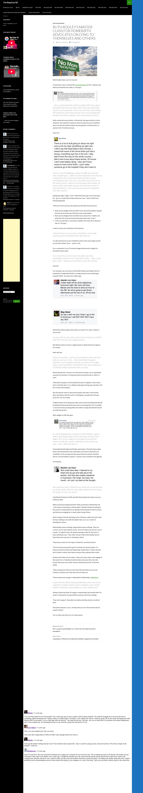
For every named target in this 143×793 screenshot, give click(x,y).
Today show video (34, 12)
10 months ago (10, 183)
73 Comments (75, 42)
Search (5, 299)
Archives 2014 (113, 7)
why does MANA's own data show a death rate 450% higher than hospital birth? (11, 104)
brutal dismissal (81, 85)
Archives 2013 (102, 7)
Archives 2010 (69, 7)
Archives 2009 (59, 7)
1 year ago (16, 199)
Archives (38, 7)
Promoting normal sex (8, 199)
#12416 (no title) (8, 7)
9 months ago (12, 142)
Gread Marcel (11, 165)
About (18, 7)
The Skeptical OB (10, 2)
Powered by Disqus (8, 213)
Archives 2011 (80, 7)
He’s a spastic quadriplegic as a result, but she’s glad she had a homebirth (74, 628)
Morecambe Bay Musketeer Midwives (14, 12)
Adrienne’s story (28, 7)
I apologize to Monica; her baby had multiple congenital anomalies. (76, 638)
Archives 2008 (48, 7)
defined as (94, 577)
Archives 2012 (91, 7)
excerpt (10, 23)
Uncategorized (58, 23)
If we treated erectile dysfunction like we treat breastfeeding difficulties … (11, 182)
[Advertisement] (11, 250)
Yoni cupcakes (46, 12)
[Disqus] (77, 676)
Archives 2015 (124, 7)
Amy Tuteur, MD (62, 42)
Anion (8, 202)
